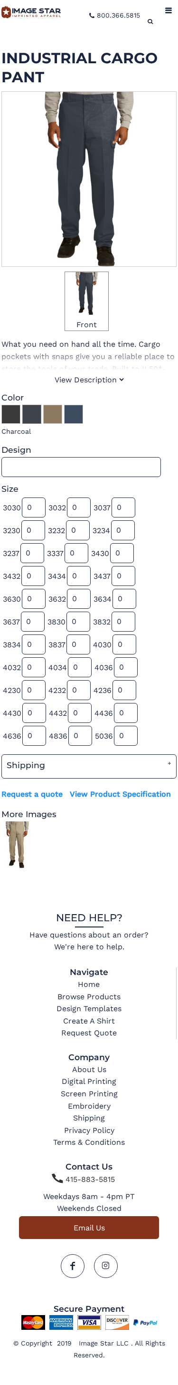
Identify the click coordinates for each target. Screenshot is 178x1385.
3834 (12, 644)
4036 (103, 667)
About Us (89, 1069)
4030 (102, 644)
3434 (57, 576)
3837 (57, 644)
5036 (104, 736)
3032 (57, 507)
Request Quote (89, 1032)
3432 (11, 576)
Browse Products (89, 996)
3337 (55, 553)
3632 (57, 599)
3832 (102, 621)
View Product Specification (120, 794)
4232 (57, 690)
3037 (102, 507)
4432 (58, 713)
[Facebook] (72, 1266)
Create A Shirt (89, 1020)
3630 (12, 599)
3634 (103, 599)
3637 (11, 621)
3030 (12, 507)
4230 (12, 690)
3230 (11, 530)
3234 (101, 530)
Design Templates (89, 1008)
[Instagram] (106, 1266)
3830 (56, 621)
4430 (12, 713)
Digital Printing (89, 1081)
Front (86, 324)
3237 (11, 553)
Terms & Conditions (89, 1142)
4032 (12, 667)
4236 (103, 690)
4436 (103, 713)
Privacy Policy (89, 1130)
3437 (102, 576)
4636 (12, 736)
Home (89, 984)
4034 (57, 667)
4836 (58, 736)
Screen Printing (89, 1093)
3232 (56, 530)
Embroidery (89, 1106)
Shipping (89, 1117)
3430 (100, 553)
